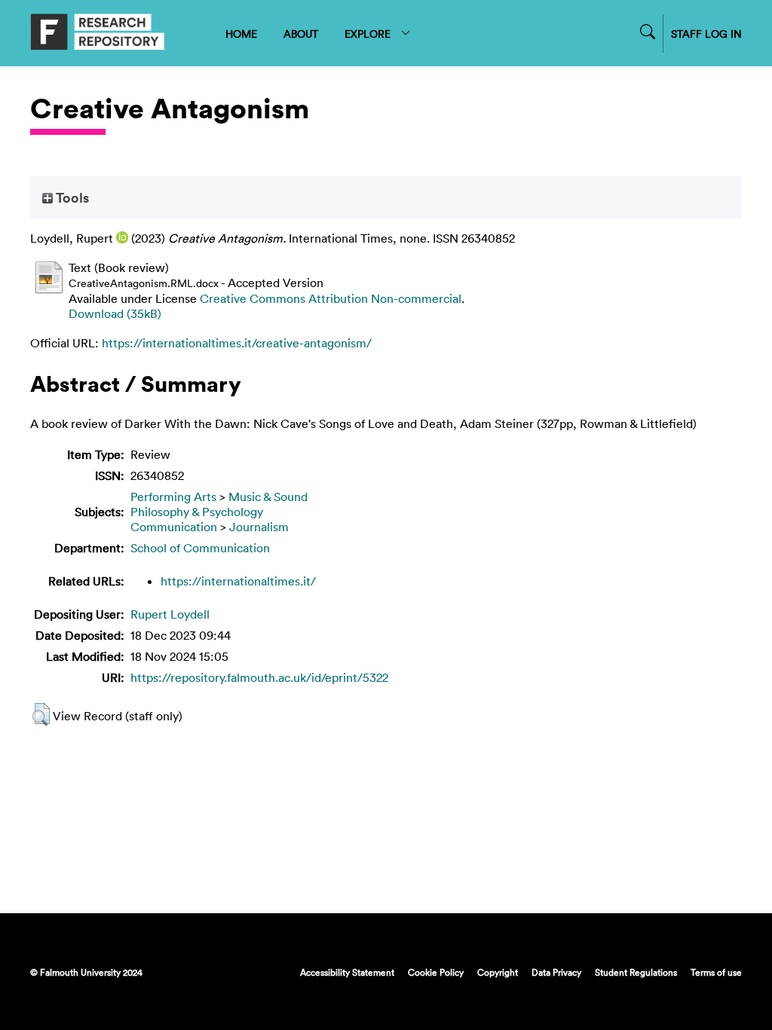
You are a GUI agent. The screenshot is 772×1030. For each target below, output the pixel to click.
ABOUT (300, 33)
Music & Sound (268, 496)
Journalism (259, 526)
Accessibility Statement (347, 972)
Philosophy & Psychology (196, 511)
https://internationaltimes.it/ (238, 580)
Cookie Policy (436, 972)
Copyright (497, 972)
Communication (173, 526)
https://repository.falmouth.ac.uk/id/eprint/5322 (259, 677)
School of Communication (200, 547)
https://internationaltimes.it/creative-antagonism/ (237, 342)
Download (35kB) (115, 313)
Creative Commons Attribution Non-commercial (330, 298)
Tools (71, 197)
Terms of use (716, 972)
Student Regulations (636, 972)
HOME (241, 33)
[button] (41, 714)
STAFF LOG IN (706, 33)
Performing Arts (173, 496)
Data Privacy (556, 972)
